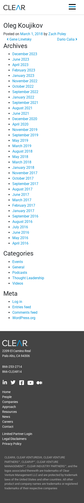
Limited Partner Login (17, 434)
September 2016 (25, 216)
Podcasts (19, 272)
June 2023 (20, 59)
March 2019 (21, 146)
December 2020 (24, 119)
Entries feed (21, 307)
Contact (7, 426)
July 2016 (20, 227)
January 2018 (23, 167)
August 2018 (22, 151)
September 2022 (25, 92)
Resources (9, 412)
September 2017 (25, 184)
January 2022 (23, 97)
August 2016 (22, 221)
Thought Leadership (28, 278)
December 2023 (24, 54)
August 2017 (22, 189)
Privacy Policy (12, 444)
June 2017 (20, 194)
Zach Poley (57, 34)
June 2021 (20, 113)
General (18, 267)
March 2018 (21, 162)
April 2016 (20, 243)
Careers (7, 421)
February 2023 (23, 70)
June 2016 (20, 232)
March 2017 (21, 200)
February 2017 (23, 205)
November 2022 (24, 81)
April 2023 (20, 65)
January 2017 (23, 211)
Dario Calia (66, 39)
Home (6, 392)
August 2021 (22, 108)
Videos (17, 283)
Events (17, 262)
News (6, 416)
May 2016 (20, 238)
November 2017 (24, 173)
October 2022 (23, 86)
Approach (9, 407)
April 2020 (20, 124)
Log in (17, 302)
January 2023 (23, 75)
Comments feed (24, 312)
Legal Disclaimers (14, 439)
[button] (72, 7)
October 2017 (23, 178)
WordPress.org (23, 318)
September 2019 (25, 135)
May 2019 (20, 140)
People (7, 397)
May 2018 (20, 157)
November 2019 (24, 130)
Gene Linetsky (20, 39)
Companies (10, 402)
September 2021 (25, 103)
